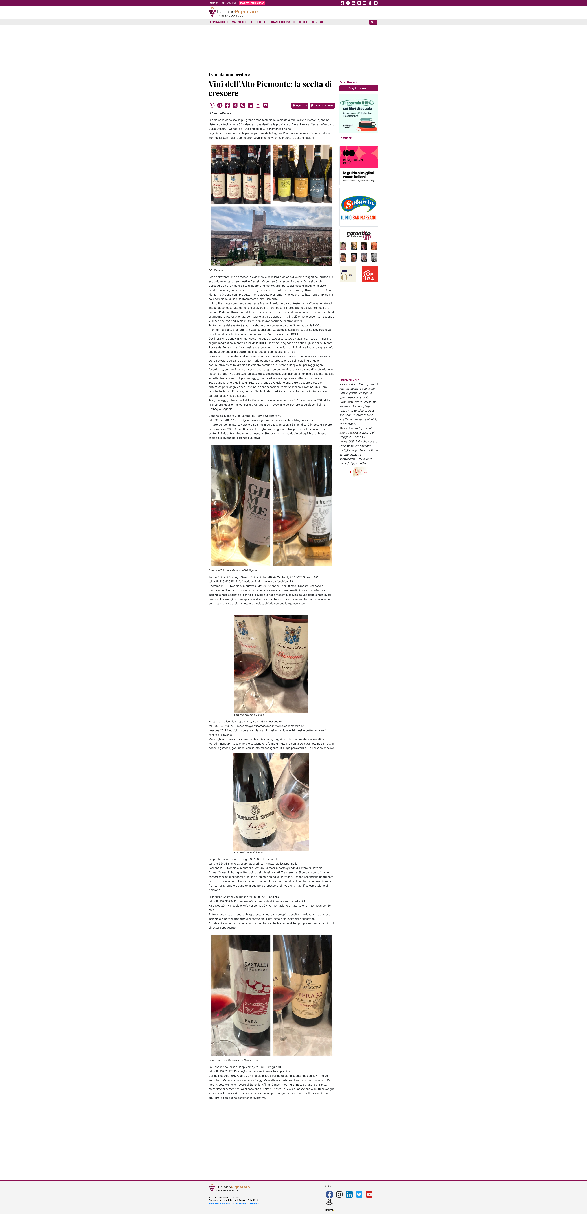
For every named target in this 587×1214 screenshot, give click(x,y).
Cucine (303, 22)
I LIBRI (222, 3)
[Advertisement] (293, 47)
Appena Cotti (219, 22)
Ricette (262, 22)
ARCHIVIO (231, 3)
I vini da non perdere (229, 74)
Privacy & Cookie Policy (219, 1203)
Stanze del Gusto (283, 22)
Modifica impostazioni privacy (245, 1203)
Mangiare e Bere (242, 22)
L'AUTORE (213, 3)
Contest (317, 22)
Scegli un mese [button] (358, 88)
